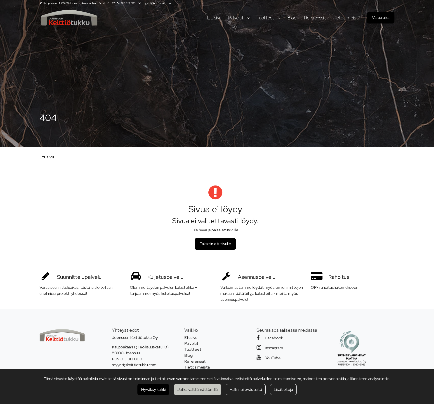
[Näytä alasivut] (248, 18)
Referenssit (195, 361)
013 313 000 (128, 3)
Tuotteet (192, 349)
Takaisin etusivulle (215, 243)
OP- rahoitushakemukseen (334, 287)
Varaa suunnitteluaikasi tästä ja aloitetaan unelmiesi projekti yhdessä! (76, 290)
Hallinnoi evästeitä (245, 389)
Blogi (188, 355)
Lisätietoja (283, 389)
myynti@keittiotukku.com (158, 3)
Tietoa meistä (197, 367)
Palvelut (191, 343)
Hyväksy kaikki (153, 389)
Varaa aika (380, 17)
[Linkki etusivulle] (69, 18)
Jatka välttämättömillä (197, 389)
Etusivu (190, 337)
